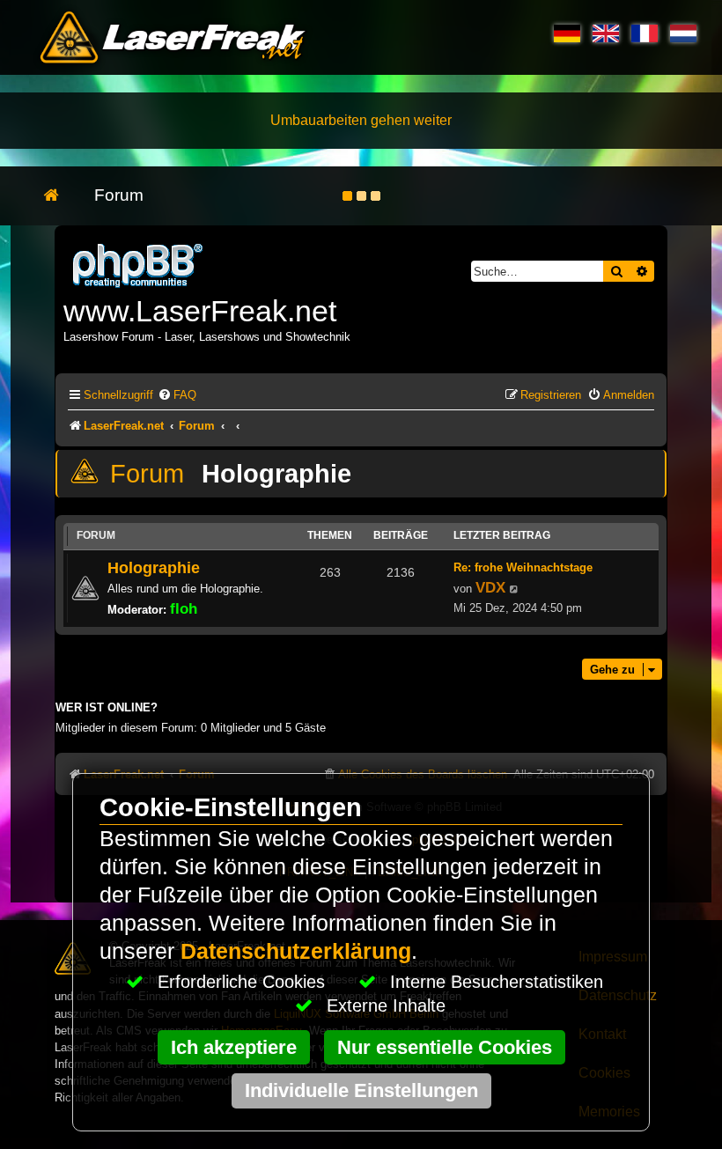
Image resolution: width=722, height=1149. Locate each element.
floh (183, 608)
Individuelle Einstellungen (361, 1090)
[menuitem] (177, 395)
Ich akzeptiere (234, 1047)
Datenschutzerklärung (295, 951)
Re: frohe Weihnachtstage (523, 567)
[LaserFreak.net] (139, 263)
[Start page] (60, 196)
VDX (490, 587)
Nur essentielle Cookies (444, 1047)
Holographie (276, 474)
